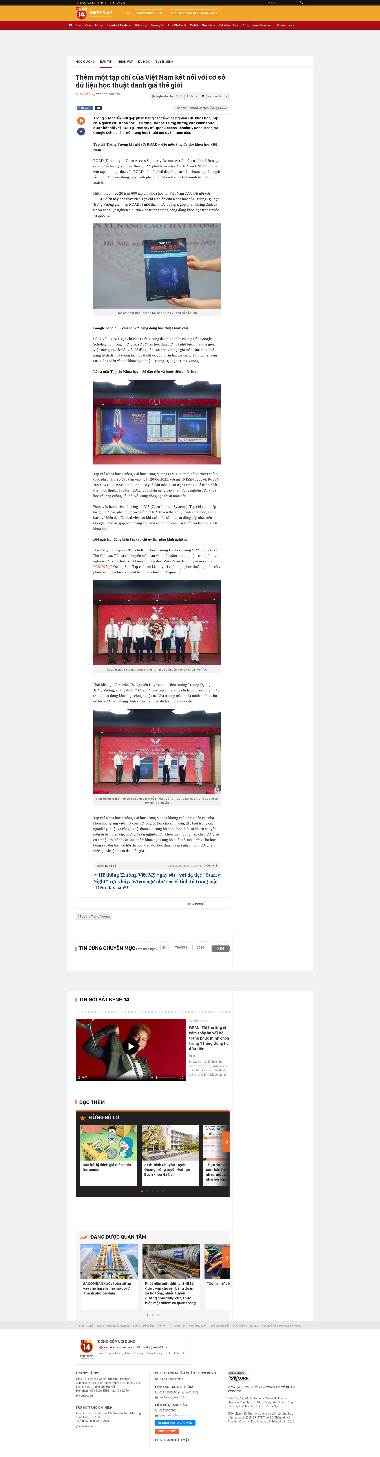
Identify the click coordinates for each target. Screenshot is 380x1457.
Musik (99, 25)
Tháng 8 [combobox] (181, 947)
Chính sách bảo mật (172, 1440)
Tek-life (224, 25)
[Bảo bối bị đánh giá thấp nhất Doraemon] (108, 1143)
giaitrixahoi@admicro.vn (174, 1415)
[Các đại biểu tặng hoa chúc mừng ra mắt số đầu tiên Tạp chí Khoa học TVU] (157, 622)
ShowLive (119, 2)
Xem (220, 949)
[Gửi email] (98, 108)
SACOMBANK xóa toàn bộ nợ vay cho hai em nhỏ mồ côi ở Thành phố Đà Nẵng (107, 1288)
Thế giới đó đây (220, 1325)
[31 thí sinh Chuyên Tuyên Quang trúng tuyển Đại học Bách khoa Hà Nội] (170, 1143)
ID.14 (103, 2)
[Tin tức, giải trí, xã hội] (98, 13)
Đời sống (141, 25)
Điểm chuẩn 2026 (150, 13)
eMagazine (86, 2)
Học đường (241, 25)
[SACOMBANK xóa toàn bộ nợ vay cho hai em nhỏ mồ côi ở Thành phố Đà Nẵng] (109, 1262)
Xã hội (194, 25)
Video (281, 25)
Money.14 (157, 25)
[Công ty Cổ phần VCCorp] (239, 1376)
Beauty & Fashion (119, 25)
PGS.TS (99, 567)
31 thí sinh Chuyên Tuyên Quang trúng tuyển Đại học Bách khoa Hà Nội (167, 1170)
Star (79, 25)
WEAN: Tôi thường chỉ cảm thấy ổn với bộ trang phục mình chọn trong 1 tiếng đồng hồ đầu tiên (209, 1038)
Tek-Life (253, 1325)
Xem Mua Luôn (263, 25)
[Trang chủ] (81, 121)
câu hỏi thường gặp (118, 1347)
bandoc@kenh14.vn (154, 1347)
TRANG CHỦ (70, 25)
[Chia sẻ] (81, 131)
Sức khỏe (208, 25)
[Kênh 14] (86, 1349)
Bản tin (106, 62)
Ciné (88, 25)
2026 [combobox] (200, 947)
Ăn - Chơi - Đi (177, 25)
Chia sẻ (85, 108)
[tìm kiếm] (301, 2)
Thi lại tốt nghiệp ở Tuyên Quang (195, 13)
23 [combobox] (164, 947)
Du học (144, 62)
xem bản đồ (86, 1396)
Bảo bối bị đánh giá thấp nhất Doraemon (107, 1167)
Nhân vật (125, 62)
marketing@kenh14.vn (173, 1397)
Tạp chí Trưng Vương (95, 916)
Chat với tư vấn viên (177, 1422)
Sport (136, 1325)
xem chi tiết (166, 1431)
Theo (157, 865)
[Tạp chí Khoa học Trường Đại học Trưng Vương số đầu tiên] (157, 266)
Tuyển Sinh (164, 62)
